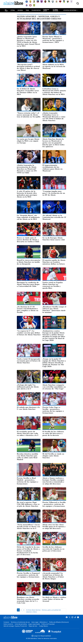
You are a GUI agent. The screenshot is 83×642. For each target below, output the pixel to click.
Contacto (6, 622)
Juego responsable (34, 624)
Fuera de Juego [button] (46, 10)
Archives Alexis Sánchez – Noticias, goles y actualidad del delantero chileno (43, 611)
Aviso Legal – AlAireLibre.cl (39, 622)
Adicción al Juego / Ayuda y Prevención (15, 626)
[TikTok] (75, 617)
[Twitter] (69, 617)
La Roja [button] (6, 10)
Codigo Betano (43, 626)
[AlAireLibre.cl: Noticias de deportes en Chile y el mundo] (10, 617)
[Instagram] (72, 617)
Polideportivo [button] (36, 10)
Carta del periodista (21, 624)
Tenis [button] (27, 10)
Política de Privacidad (48, 624)
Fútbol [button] (13, 10)
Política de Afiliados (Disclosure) (59, 622)
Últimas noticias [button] (55, 10)
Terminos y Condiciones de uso (20, 622)
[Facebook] (66, 617)
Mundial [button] (20, 10)
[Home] (14, 3)
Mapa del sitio (33, 626)
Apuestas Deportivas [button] (69, 10)
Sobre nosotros (8, 624)
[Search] (77, 3)
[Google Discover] (78, 617)
